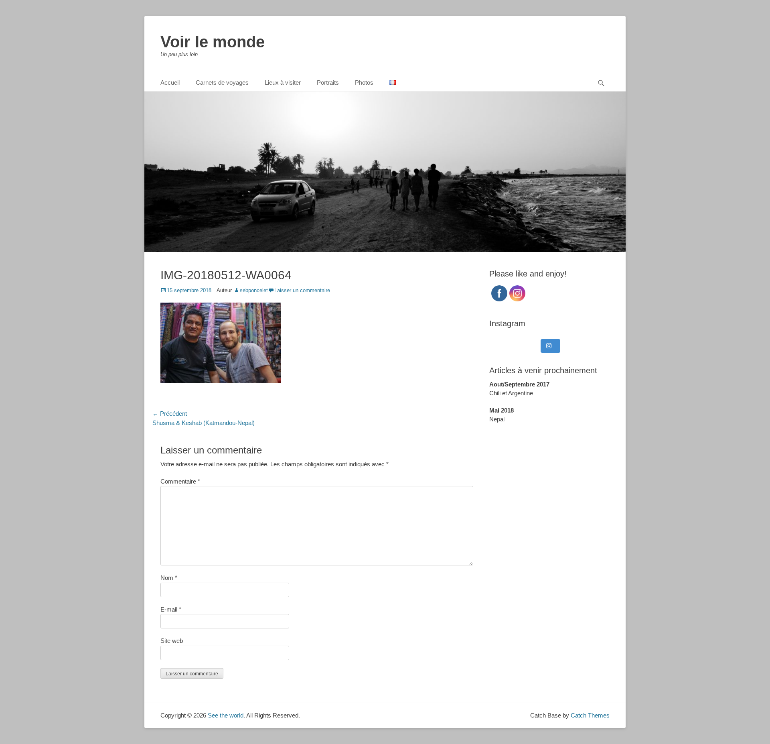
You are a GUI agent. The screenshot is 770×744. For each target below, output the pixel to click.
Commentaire (180, 481)
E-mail (170, 609)
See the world (225, 715)
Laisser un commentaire (302, 290)
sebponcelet (254, 290)
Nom (168, 577)
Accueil (170, 82)
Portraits (328, 82)
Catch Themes (590, 715)
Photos (364, 82)
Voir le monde (212, 42)
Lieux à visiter (283, 82)
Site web (171, 640)
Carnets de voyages (222, 82)
